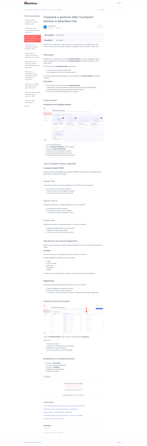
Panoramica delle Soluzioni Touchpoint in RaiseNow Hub (32, 22)
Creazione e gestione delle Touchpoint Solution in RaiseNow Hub (32, 38)
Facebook (44, 377)
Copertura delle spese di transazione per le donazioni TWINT (32, 94)
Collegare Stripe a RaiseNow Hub (53, 418)
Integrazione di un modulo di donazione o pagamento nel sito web (32, 55)
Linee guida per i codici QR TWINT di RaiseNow (57, 412)
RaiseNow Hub (45, 9)
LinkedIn (49, 377)
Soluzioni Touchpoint (56, 9)
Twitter (47, 377)
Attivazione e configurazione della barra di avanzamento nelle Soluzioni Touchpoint (31, 75)
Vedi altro (27, 106)
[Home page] (30, 4)
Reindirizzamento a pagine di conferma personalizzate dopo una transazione (32, 64)
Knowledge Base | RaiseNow (31, 9)
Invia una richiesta (78, 395)
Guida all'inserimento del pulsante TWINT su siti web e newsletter (63, 415)
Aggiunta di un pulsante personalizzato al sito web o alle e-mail (32, 86)
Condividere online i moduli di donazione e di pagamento (32, 30)
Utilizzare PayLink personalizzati (30, 101)
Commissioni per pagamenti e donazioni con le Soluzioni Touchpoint (64, 406)
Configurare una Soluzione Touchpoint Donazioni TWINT (31, 47)
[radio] (69, 386)
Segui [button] (100, 26)
